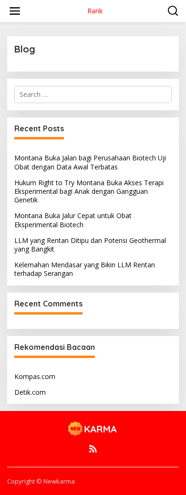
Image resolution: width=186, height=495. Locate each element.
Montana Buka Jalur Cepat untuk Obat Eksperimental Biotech (73, 220)
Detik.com (30, 392)
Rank (95, 10)
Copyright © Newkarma (41, 481)
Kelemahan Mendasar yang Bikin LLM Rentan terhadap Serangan (84, 269)
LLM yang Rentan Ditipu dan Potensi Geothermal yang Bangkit (90, 244)
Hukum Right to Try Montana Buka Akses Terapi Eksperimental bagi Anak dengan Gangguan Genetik (89, 191)
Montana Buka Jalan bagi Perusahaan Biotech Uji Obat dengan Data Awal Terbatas (90, 162)
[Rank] (93, 428)
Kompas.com (34, 376)
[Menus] (14, 11)
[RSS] (93, 448)
